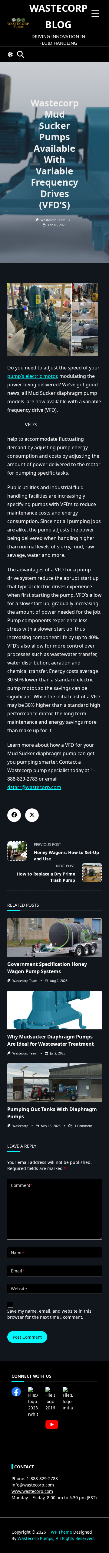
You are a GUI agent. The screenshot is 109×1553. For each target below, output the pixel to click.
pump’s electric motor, (32, 376)
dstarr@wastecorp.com (34, 787)
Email (17, 1271)
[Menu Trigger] (95, 13)
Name (18, 1253)
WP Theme (61, 1532)
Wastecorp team (53, 220)
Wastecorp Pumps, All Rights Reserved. (56, 1538)
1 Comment (83, 1126)
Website (19, 1288)
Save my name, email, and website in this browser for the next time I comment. (49, 1314)
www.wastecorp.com (32, 1491)
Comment (21, 1185)
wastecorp (20, 1126)
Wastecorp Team (24, 981)
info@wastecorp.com (33, 1485)
